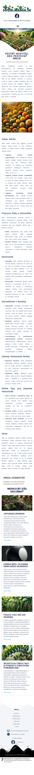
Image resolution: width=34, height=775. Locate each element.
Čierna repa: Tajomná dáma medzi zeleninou (16, 565)
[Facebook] (17, 16)
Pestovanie (16, 719)
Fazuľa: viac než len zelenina (14, 615)
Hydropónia (16, 716)
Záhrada (16, 721)
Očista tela (16, 724)
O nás (16, 727)
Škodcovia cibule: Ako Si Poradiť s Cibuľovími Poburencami (16, 665)
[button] (17, 26)
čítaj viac (7, 540)
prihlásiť (21, 484)
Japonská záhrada (14, 513)
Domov (16, 713)
